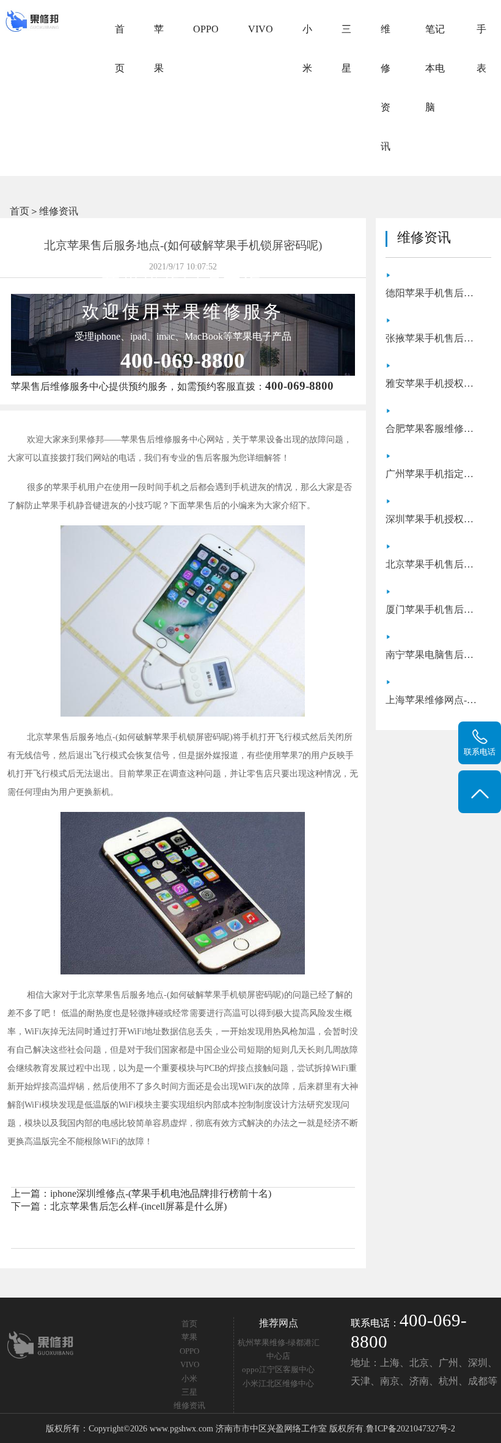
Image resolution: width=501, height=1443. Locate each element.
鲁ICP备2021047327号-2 (410, 1428)
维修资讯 (385, 88)
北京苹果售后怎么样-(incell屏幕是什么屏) (138, 1206)
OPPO (206, 29)
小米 (307, 48)
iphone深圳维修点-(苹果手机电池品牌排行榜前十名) (160, 1193)
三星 (346, 48)
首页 (120, 48)
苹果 (159, 48)
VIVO (260, 29)
